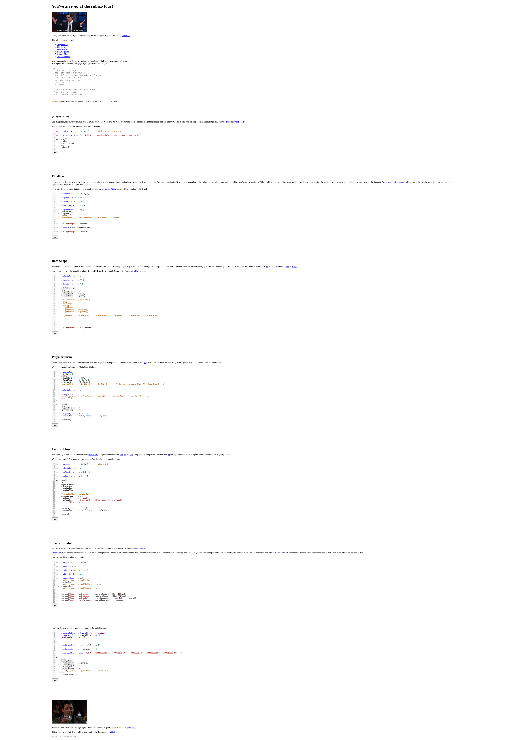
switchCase (93, 455)
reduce (277, 553)
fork (287, 266)
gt (174, 455)
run (55, 152)
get (267, 266)
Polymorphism (63, 52)
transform (57, 553)
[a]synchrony (62, 44)
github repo (125, 35)
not (131, 455)
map (86, 184)
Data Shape (62, 49)
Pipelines (61, 47)
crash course (140, 548)
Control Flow (62, 54)
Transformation (63, 56)
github (112, 732)
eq (169, 455)
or (124, 455)
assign (294, 266)
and (121, 455)
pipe (60, 182)
